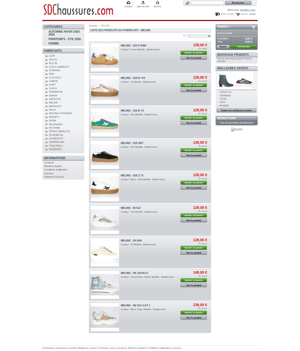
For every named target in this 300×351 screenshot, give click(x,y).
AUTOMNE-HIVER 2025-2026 (64, 33)
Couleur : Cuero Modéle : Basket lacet (140, 49)
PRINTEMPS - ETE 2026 (65, 39)
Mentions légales (53, 166)
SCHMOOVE (56, 138)
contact (128, 6)
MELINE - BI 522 (131, 207)
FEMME (54, 43)
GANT (52, 84)
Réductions (226, 118)
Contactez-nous (106, 348)
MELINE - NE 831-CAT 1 (135, 305)
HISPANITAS (56, 91)
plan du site (143, 6)
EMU (51, 74)
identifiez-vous (247, 10)
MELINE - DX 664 (131, 240)
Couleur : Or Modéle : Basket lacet (138, 82)
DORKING (54, 70)
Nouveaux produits (233, 54)
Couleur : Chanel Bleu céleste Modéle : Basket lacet (147, 277)
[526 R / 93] (104, 89)
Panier (222, 26)
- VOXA (222, 99)
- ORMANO (224, 95)
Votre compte (227, 14)
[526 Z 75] (104, 187)
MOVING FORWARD (60, 113)
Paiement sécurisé (54, 177)
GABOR (53, 81)
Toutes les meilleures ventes (236, 110)
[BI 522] (104, 220)
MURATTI (54, 117)
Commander (243, 46)
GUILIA (53, 88)
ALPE (52, 56)
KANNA (53, 95)
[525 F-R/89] (104, 57)
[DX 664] (104, 252)
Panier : (245, 14)
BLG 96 (53, 63)
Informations (55, 158)
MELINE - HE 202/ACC (134, 273)
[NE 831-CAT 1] (104, 317)
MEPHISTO (55, 106)
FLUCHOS (55, 77)
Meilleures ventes (232, 68)
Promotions (48, 348)
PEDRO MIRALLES (59, 131)
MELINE (53, 102)
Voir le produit (193, 58)
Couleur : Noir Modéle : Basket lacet (139, 147)
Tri (184, 35)
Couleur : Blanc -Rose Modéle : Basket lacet (143, 309)
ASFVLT (53, 59)
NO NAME (54, 127)
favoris (157, 6)
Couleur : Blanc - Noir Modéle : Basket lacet (143, 179)
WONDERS (55, 149)
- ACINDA (223, 105)
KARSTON (55, 99)
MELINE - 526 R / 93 (133, 78)
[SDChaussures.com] (81, 10)
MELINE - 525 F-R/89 (133, 45)
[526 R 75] (104, 122)
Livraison (49, 162)
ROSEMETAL (56, 135)
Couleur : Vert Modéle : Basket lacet (139, 114)
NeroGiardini (55, 124)
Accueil (93, 25)
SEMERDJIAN (56, 142)
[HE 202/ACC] (104, 284)
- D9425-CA (224, 92)
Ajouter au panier (193, 52)
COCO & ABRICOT (59, 67)
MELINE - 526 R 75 (132, 110)
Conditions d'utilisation (55, 169)
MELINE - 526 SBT (132, 143)
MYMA (52, 120)
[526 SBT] (104, 154)
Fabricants (53, 50)
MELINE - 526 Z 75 (132, 175)
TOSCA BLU (55, 145)
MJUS (52, 109)
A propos (49, 173)
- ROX (221, 102)
